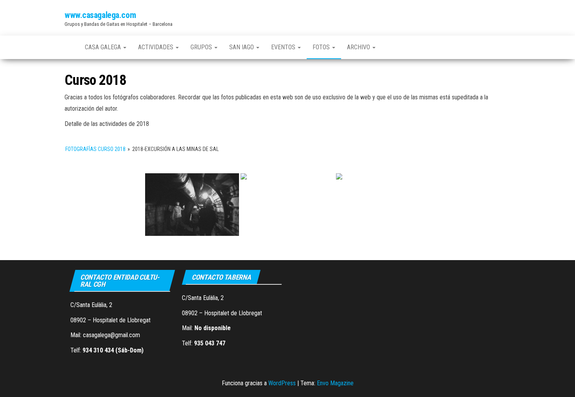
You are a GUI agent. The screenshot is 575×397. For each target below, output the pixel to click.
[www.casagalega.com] (69, 47)
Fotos (322, 47)
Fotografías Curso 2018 (95, 149)
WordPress (282, 383)
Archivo (359, 47)
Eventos (284, 47)
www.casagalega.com (100, 15)
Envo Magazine (335, 383)
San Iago (242, 47)
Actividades (156, 47)
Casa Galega (103, 47)
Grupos (202, 47)
